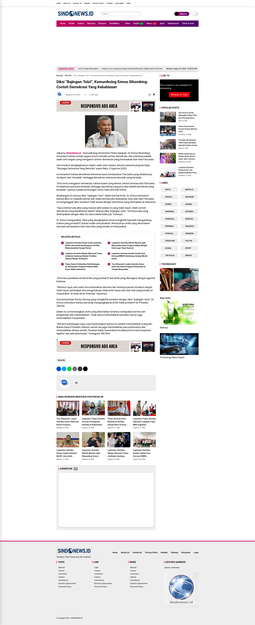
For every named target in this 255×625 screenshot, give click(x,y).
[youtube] (193, 3)
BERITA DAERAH (191, 190)
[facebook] (181, 3)
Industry (61, 577)
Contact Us (77, 3)
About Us (66, 3)
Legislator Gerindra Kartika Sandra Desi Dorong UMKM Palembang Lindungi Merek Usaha (129, 256)
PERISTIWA (170, 241)
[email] (80, 369)
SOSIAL (168, 248)
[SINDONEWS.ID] (75, 17)
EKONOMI (189, 197)
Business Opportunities (67, 583)
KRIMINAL (169, 226)
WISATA (188, 255)
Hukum (81, 23)
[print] (74, 369)
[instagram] (189, 3)
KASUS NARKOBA (171, 219)
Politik (72, 23)
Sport (162, 23)
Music (151, 23)
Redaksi (87, 3)
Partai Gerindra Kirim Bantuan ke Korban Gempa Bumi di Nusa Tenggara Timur (117, 422)
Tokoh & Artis (188, 23)
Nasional (91, 23)
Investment (62, 574)
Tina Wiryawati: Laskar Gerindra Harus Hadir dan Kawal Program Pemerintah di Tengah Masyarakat (128, 266)
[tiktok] (197, 3)
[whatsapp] (69, 369)
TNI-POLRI (169, 255)
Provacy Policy (151, 552)
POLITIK (68, 76)
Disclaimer (119, 3)
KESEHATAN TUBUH (191, 219)
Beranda (59, 76)
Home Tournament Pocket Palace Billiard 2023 (187, 129)
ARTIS (167, 190)
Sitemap (110, 3)
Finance (61, 571)
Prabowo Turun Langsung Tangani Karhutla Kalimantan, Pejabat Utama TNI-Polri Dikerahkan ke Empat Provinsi (121, 69)
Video (127, 23)
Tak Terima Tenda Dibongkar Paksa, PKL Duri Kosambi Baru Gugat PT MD (187, 115)
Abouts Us (125, 552)
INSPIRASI (169, 212)
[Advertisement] (127, 46)
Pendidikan (114, 23)
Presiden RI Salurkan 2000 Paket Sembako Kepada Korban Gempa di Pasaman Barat (188, 143)
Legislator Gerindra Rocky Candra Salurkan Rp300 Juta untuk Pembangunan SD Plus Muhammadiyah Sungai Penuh (83, 245)
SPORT (188, 248)
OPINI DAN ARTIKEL (171, 234)
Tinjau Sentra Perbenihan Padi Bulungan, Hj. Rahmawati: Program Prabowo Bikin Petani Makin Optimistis (82, 266)
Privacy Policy (98, 3)
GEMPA (168, 204)
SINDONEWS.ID (77, 618)
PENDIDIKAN (190, 234)
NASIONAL (189, 226)
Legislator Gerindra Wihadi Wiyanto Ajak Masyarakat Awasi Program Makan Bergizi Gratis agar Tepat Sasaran (129, 245)
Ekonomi (102, 23)
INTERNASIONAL (191, 212)
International (173, 23)
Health (138, 23)
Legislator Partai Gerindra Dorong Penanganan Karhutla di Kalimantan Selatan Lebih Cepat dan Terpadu (93, 422)
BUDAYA (168, 197)
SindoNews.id (73, 153)
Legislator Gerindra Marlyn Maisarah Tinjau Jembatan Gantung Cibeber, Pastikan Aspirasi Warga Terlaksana (83, 256)
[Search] (139, 14)
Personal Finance (64, 587)
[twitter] (185, 3)
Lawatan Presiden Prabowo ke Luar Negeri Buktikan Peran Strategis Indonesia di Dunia (187, 170)
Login (128, 3)
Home (58, 3)
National (61, 567)
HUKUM (188, 204)
